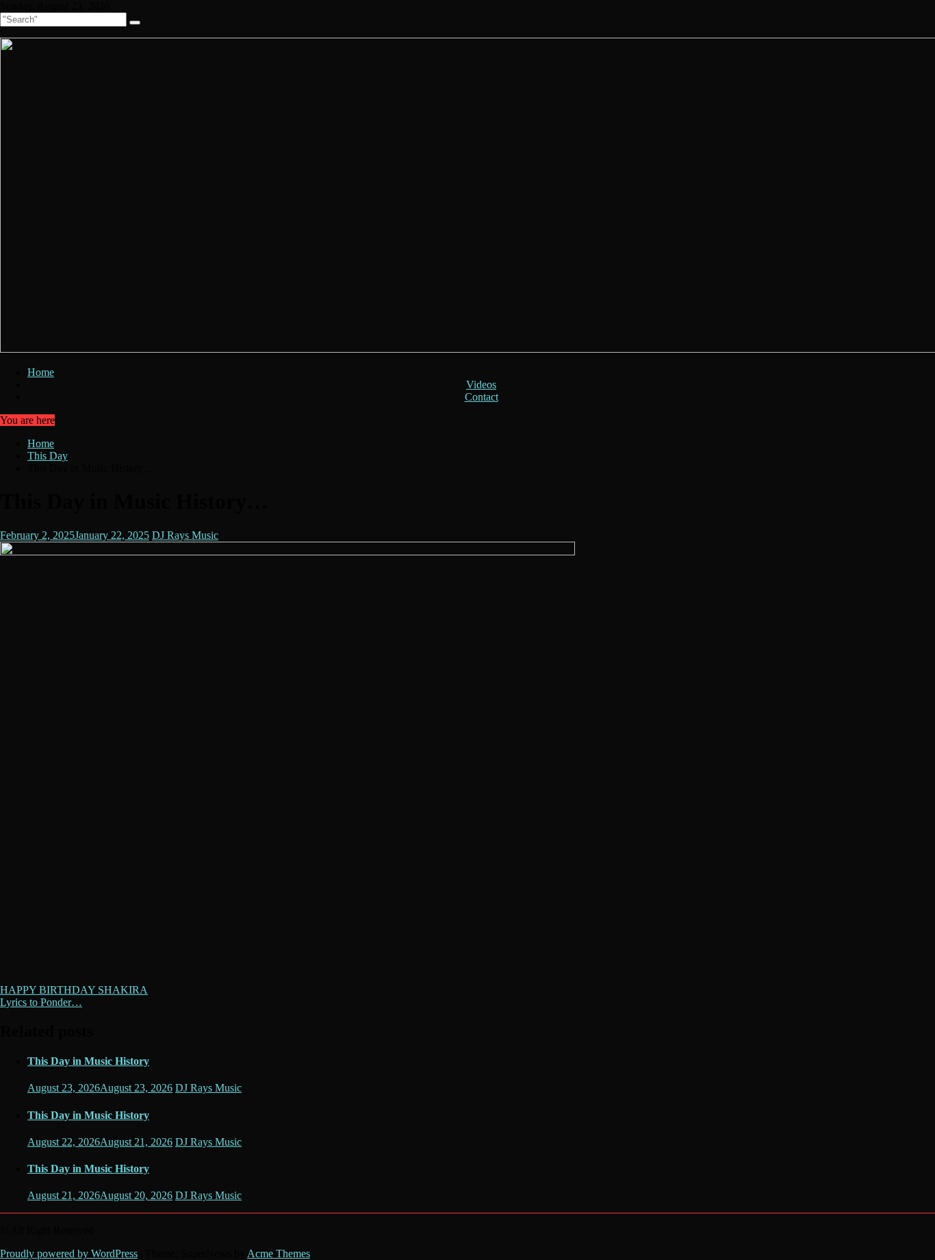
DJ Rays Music (185, 535)
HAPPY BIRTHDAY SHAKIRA (74, 990)
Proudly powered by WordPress (69, 1253)
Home (40, 372)
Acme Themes (278, 1253)
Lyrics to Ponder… (41, 1002)
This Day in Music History (88, 1061)
